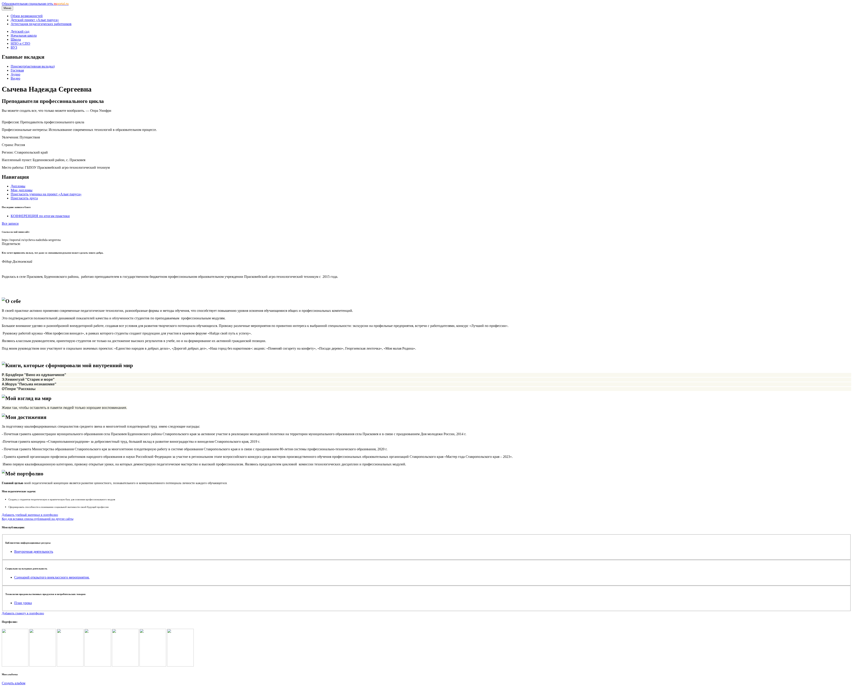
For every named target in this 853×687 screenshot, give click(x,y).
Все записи (10, 223)
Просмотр (33, 66)
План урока (23, 603)
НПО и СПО (20, 43)
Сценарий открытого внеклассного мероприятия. (52, 577)
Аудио (15, 74)
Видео (15, 78)
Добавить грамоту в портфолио (23, 613)
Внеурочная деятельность (33, 551)
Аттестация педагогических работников (41, 24)
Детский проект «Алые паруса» (35, 20)
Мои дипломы (21, 190)
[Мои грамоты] (180, 665)
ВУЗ (14, 47)
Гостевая (17, 70)
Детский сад (20, 31)
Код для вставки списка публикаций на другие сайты (37, 519)
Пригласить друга (24, 198)
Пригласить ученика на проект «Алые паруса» (46, 194)
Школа (16, 39)
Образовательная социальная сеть (35, 4)
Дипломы (18, 186)
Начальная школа (24, 35)
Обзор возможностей (27, 16)
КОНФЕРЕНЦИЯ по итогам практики (40, 216)
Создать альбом (13, 683)
